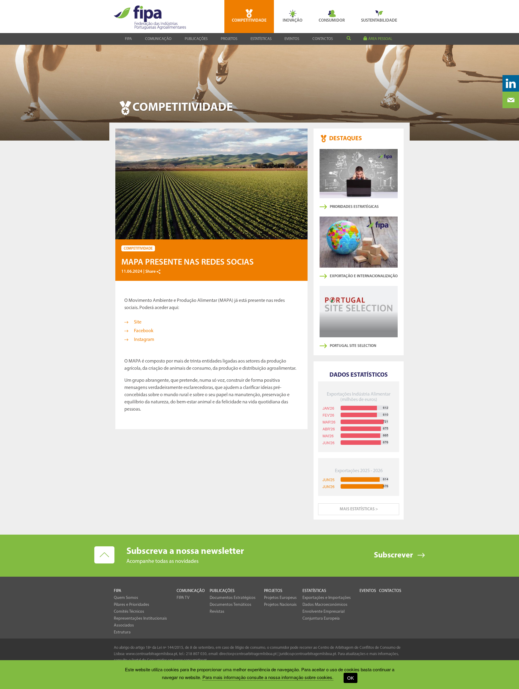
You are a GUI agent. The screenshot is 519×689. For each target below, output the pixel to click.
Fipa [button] (128, 39)
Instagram (144, 339)
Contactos (322, 39)
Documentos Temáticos (230, 604)
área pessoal (379, 39)
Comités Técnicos (129, 611)
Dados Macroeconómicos (325, 604)
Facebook (143, 331)
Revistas (217, 611)
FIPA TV (183, 598)
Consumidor (332, 20)
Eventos (291, 39)
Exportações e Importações (326, 598)
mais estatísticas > (359, 509)
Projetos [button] (229, 39)
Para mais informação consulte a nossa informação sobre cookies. (267, 677)
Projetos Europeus (280, 598)
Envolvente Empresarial (323, 611)
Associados (124, 625)
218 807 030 (196, 654)
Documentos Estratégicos (233, 598)
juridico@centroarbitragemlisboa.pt (307, 654)
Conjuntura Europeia (321, 618)
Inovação (292, 20)
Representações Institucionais (140, 618)
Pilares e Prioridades (131, 604)
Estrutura (122, 632)
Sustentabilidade (379, 20)
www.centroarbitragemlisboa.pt (151, 654)
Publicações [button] (196, 39)
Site (137, 322)
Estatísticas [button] (261, 39)
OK (350, 678)
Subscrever (393, 555)
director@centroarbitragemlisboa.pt (248, 654)
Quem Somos (126, 598)
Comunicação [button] (158, 39)
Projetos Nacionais (280, 604)
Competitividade (249, 20)
